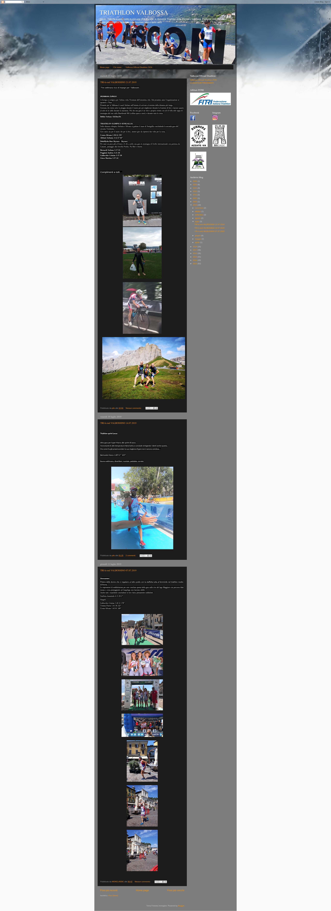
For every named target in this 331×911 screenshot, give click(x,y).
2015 (195, 257)
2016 (195, 253)
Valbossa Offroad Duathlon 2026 (139, 67)
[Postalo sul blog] (149, 408)
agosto (198, 218)
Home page (104, 67)
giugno (198, 236)
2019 (195, 205)
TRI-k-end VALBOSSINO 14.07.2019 (118, 422)
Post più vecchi (175, 890)
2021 (195, 198)
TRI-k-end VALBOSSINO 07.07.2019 (118, 570)
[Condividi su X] (151, 408)
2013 (195, 264)
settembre (199, 215)
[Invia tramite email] (146, 408)
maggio (198, 239)
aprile (197, 242)
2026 (195, 181)
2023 (195, 191)
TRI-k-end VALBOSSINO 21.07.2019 (118, 82)
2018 (195, 247)
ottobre (198, 211)
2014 (195, 260)
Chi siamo (117, 67)
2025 (195, 185)
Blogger (181, 906)
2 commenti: (131, 555)
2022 (195, 195)
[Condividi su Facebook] (154, 408)
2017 (195, 250)
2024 (195, 188)
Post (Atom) (113, 896)
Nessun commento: (134, 408)
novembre (199, 208)
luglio (197, 221)
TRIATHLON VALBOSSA (134, 12)
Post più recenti (108, 890)
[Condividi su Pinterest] (156, 408)
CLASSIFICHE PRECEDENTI (202, 83)
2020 (195, 202)
